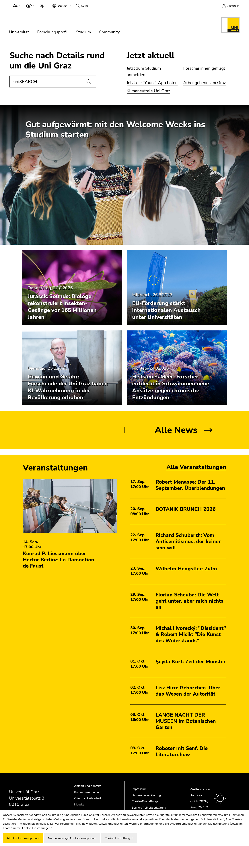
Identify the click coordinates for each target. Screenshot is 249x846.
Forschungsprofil (52, 32)
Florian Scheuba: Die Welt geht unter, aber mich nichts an (189, 601)
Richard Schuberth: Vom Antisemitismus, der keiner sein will (188, 541)
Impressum (139, 789)
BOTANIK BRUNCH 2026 (185, 509)
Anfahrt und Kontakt (87, 786)
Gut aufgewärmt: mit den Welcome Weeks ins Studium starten (115, 129)
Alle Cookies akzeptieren (23, 838)
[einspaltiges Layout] (43, 5)
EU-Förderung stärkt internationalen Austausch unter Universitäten (166, 310)
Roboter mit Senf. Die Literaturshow (181, 751)
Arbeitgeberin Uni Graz (204, 83)
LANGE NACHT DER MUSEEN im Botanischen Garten (185, 721)
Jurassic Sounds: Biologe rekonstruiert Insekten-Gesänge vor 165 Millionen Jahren (62, 307)
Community (109, 32)
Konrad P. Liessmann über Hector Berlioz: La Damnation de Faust (58, 559)
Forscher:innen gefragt (204, 68)
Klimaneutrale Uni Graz (148, 91)
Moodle (79, 805)
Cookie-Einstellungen (146, 801)
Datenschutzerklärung (146, 795)
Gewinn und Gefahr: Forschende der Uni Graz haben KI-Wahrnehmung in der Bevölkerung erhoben (68, 387)
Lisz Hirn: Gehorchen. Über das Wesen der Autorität (187, 690)
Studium (83, 32)
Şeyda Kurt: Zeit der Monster (190, 661)
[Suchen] (89, 81)
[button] (16, 5)
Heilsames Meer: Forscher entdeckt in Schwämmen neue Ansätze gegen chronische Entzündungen (170, 387)
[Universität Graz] (230, 25)
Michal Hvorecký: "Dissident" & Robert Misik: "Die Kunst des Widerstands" (190, 634)
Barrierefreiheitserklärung (149, 808)
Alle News (176, 430)
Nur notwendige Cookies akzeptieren (72, 838)
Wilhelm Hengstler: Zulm (186, 568)
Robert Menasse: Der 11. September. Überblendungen (190, 485)
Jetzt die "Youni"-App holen (152, 83)
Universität (19, 32)
